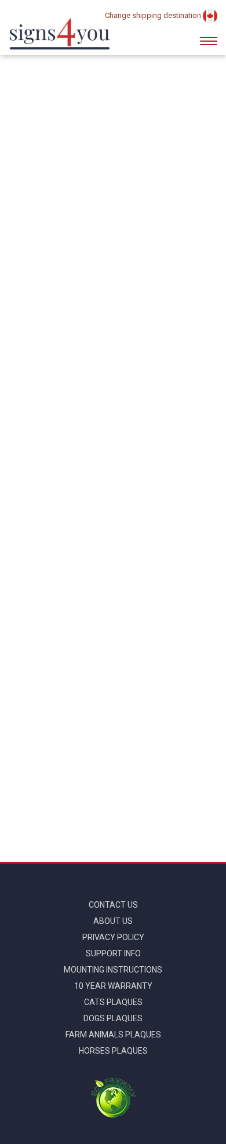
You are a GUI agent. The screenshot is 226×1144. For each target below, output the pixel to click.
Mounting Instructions (113, 969)
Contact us (113, 904)
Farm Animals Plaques (113, 1034)
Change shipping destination (154, 15)
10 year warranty (113, 986)
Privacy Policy (113, 937)
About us (113, 921)
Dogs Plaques (113, 1018)
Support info (113, 953)
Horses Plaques (113, 1050)
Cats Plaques (113, 1002)
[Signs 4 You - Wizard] (59, 33)
